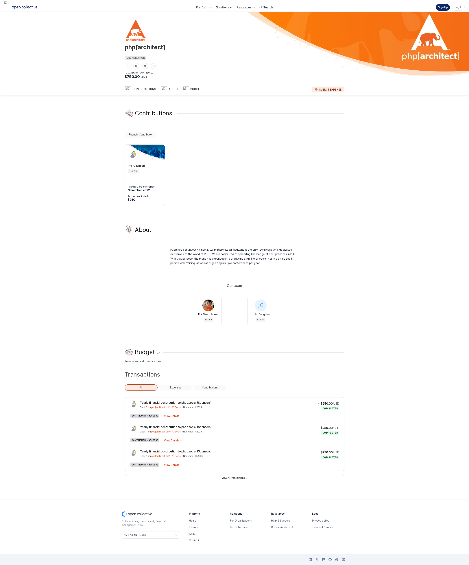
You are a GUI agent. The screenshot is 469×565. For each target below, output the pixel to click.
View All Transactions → (235, 477)
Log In (458, 7)
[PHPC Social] (132, 154)
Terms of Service (322, 527)
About (193, 533)
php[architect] (158, 407)
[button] (142, 89)
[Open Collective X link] (317, 559)
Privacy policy (320, 520)
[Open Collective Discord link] (336, 559)
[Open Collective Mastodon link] (323, 559)
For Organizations (241, 520)
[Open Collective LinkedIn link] (310, 559)
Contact (194, 540)
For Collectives (239, 527)
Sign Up (443, 7)
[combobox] (151, 535)
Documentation (280, 527)
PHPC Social (174, 407)
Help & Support (280, 520)
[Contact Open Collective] (343, 559)
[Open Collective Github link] (330, 559)
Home (192, 520)
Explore (193, 527)
